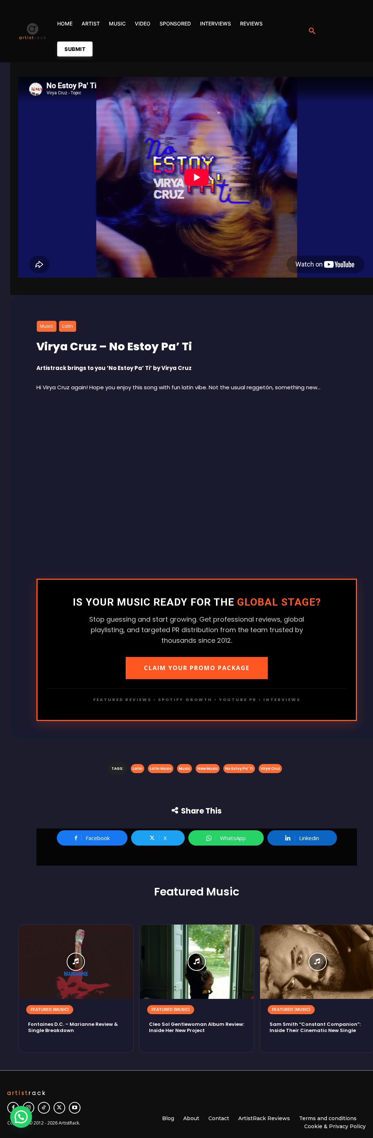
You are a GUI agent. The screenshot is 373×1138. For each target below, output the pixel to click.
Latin (67, 326)
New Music (207, 768)
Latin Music (161, 768)
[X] (59, 1108)
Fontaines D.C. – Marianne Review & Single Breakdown (73, 1027)
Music (46, 326)
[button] (312, 31)
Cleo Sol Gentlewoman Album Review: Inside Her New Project (196, 1027)
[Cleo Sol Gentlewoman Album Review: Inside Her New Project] (197, 962)
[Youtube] (75, 1108)
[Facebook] (13, 1108)
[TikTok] (44, 1108)
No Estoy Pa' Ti (239, 768)
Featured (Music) (50, 1009)
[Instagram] (28, 1108)
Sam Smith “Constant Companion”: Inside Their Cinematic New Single (315, 1027)
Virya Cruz (270, 768)
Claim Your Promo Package (197, 668)
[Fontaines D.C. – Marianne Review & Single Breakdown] (76, 962)
